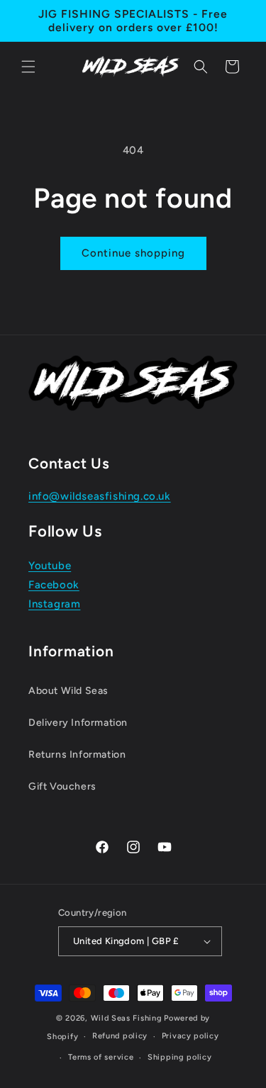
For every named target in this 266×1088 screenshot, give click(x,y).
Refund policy (120, 1036)
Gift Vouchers (62, 786)
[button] (28, 66)
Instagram (54, 604)
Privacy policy (190, 1036)
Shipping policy (180, 1057)
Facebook (53, 584)
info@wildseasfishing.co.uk (99, 496)
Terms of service (100, 1057)
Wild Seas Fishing (126, 1018)
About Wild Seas (68, 691)
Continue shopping (133, 253)
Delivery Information (78, 723)
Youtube (49, 565)
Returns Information (77, 754)
